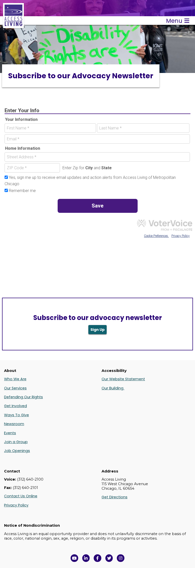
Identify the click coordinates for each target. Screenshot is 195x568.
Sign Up (97, 329)
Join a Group (16, 441)
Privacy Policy (16, 505)
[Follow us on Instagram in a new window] (120, 558)
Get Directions (114, 497)
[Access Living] (13, 25)
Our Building (113, 388)
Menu (174, 21)
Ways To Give (16, 415)
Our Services (15, 388)
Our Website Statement (123, 379)
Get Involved (15, 405)
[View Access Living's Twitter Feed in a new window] (109, 558)
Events (10, 433)
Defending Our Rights (23, 397)
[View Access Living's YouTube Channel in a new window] (74, 558)
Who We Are (15, 379)
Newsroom (14, 423)
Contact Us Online (20, 496)
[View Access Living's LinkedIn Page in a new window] (86, 558)
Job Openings (17, 450)
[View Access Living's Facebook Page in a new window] (97, 558)
